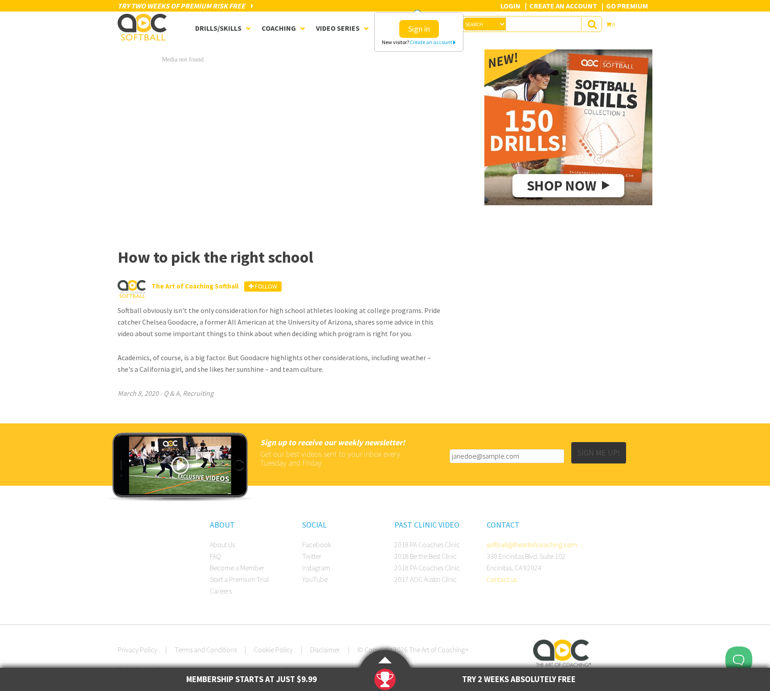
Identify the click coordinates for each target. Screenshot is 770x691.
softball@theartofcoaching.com (532, 544)
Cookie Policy (273, 649)
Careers (221, 590)
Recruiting (198, 393)
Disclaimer (325, 649)
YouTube (315, 579)
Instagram (316, 567)
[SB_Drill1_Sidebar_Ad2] (568, 202)
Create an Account (563, 5)
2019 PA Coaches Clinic (427, 544)
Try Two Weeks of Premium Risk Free (182, 5)
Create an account (431, 42)
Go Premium (627, 5)
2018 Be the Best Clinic (425, 556)
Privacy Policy (137, 649)
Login (510, 5)
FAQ (215, 556)
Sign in (419, 29)
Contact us (501, 579)
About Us (222, 544)
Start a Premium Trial (239, 579)
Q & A (172, 393)
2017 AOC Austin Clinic (425, 579)
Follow (265, 286)
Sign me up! (599, 452)
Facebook (316, 544)
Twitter (311, 556)
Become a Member (237, 567)
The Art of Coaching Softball (144, 27)
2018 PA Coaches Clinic (427, 567)
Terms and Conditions (206, 649)
